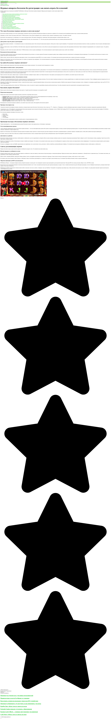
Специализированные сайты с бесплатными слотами (13, 19)
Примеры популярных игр (8, 22)
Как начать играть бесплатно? (9, 20)
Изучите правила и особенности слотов (10, 27)
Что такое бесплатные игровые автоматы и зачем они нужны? (15, 13)
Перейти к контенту (4, 0)
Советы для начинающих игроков (9, 26)
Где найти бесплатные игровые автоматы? (11, 17)
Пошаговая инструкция (7, 21)
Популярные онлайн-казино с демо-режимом (12, 18)
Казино (6, 5)
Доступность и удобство (7, 25)
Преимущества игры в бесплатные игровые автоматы (13, 23)
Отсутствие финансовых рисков (9, 24)
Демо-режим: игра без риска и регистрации (11, 15)
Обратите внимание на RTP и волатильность (11, 28)
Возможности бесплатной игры (9, 16)
